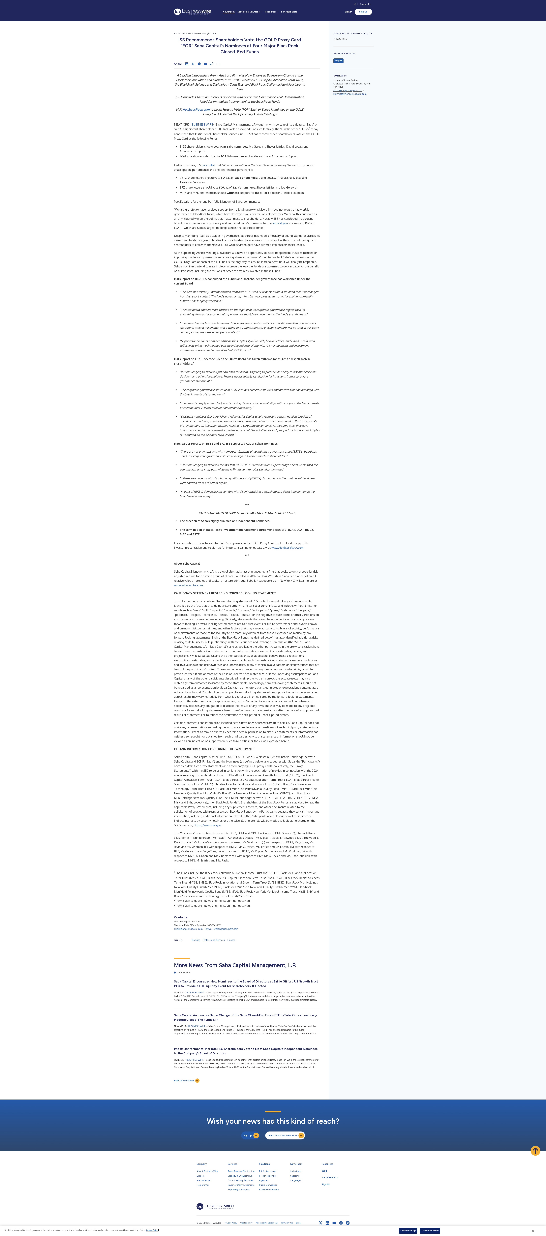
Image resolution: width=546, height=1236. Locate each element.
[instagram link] (347, 1223)
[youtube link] (334, 1223)
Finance (231, 940)
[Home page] (192, 12)
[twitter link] (320, 1222)
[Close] (533, 1231)
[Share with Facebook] (199, 64)
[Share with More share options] (218, 64)
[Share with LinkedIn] (186, 64)
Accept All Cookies (430, 1230)
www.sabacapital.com (188, 585)
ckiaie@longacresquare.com (188, 928)
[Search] (355, 4)
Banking (196, 940)
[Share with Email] (205, 64)
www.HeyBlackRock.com (287, 547)
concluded (208, 165)
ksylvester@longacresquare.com (221, 928)
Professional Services (214, 940)
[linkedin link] (327, 1223)
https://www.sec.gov (207, 825)
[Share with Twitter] (193, 64)
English (338, 60)
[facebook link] (341, 1223)
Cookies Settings (408, 1230)
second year (280, 223)
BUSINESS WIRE (202, 124)
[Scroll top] (535, 1151)
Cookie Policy (152, 1230)
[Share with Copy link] (211, 64)
